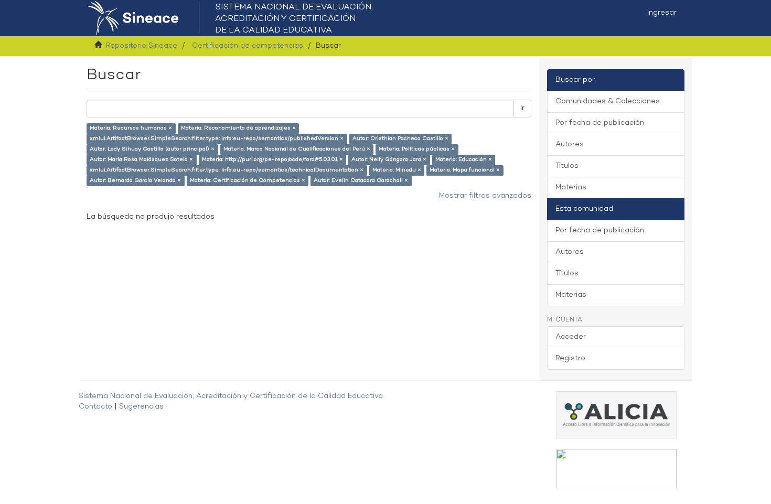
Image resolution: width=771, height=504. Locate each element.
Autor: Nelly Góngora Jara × (388, 160)
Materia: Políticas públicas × (417, 149)
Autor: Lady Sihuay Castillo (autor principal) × (152, 149)
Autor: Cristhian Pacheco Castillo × (400, 139)
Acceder (570, 337)
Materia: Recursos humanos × (131, 128)
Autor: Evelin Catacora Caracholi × (361, 181)
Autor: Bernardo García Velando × (135, 181)
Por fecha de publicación (599, 123)
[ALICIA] (616, 415)
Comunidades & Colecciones (607, 101)
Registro (570, 358)
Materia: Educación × (463, 160)
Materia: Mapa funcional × (465, 170)
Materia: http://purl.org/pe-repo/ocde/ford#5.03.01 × (272, 160)
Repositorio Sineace (141, 46)
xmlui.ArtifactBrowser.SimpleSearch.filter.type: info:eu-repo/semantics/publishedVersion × (217, 139)
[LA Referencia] (616, 469)
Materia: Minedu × (396, 170)
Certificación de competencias (247, 46)
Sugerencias (141, 407)
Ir (522, 108)
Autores (569, 144)
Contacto (95, 407)
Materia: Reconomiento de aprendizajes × (238, 128)
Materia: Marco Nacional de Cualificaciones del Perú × (296, 149)
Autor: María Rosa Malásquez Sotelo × (141, 160)
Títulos (567, 166)
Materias (570, 187)
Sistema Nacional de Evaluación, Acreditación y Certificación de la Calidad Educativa (231, 396)
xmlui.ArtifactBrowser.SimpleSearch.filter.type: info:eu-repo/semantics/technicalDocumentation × (226, 170)
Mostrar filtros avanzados (485, 196)
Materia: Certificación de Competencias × (247, 181)
